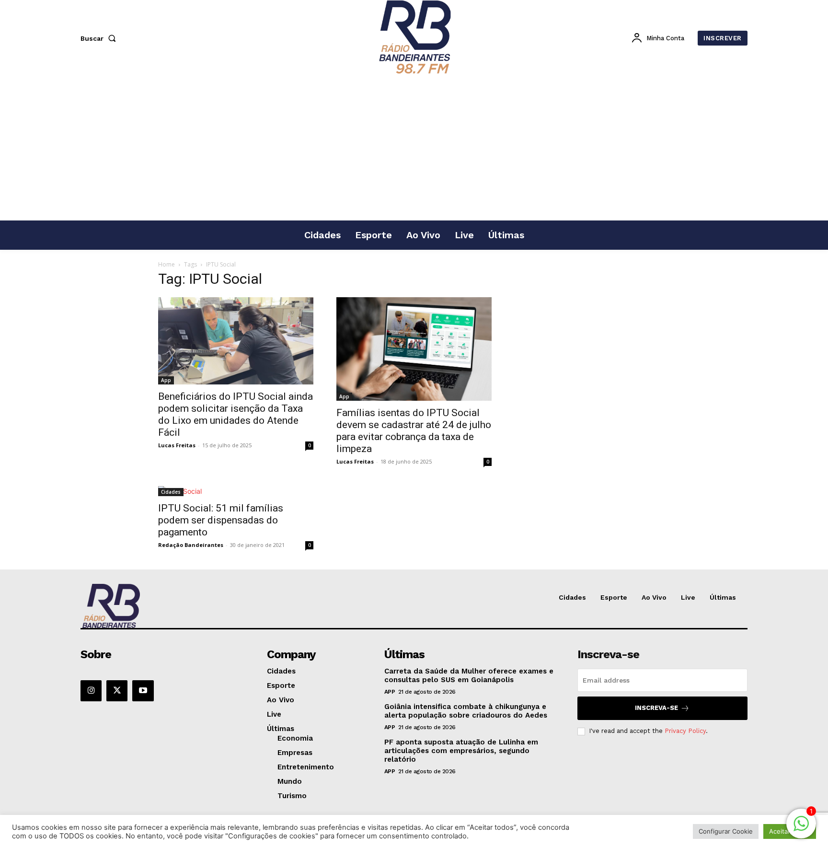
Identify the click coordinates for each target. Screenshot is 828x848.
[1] (801, 829)
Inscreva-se (656, 707)
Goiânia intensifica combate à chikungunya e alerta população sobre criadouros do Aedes (465, 711)
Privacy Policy (685, 730)
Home (166, 264)
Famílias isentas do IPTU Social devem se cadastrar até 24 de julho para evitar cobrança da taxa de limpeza (413, 430)
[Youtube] (142, 690)
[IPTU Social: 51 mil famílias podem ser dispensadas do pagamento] (235, 491)
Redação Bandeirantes (190, 544)
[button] (100, 38)
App (166, 380)
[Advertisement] (414, 148)
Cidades (171, 491)
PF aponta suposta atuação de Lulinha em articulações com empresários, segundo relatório (461, 751)
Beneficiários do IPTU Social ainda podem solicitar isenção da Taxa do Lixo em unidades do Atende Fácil (235, 414)
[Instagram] (91, 690)
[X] (116, 690)
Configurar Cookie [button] (726, 831)
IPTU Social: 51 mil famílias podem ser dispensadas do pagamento (220, 520)
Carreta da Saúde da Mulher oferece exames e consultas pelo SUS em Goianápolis (468, 675)
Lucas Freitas (177, 445)
